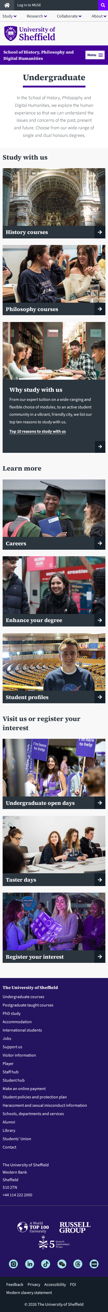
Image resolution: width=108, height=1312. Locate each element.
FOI (73, 1284)
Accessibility (55, 1284)
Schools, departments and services (33, 1114)
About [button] (97, 16)
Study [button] (7, 16)
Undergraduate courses (23, 997)
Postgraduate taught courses (28, 1005)
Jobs (7, 1038)
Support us (12, 1047)
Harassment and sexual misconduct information (45, 1105)
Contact (9, 1147)
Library (9, 1130)
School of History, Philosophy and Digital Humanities (38, 55)
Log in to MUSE (29, 5)
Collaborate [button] (67, 16)
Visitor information (19, 1055)
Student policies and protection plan (35, 1097)
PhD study (11, 1013)
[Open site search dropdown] (103, 5)
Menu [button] (91, 55)
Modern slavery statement (29, 1293)
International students (22, 1030)
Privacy (34, 1284)
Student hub (14, 1080)
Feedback (14, 1284)
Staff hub (11, 1072)
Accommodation (17, 1022)
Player (8, 1064)
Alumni (9, 1122)
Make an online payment (24, 1089)
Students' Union (17, 1139)
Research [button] (35, 16)
